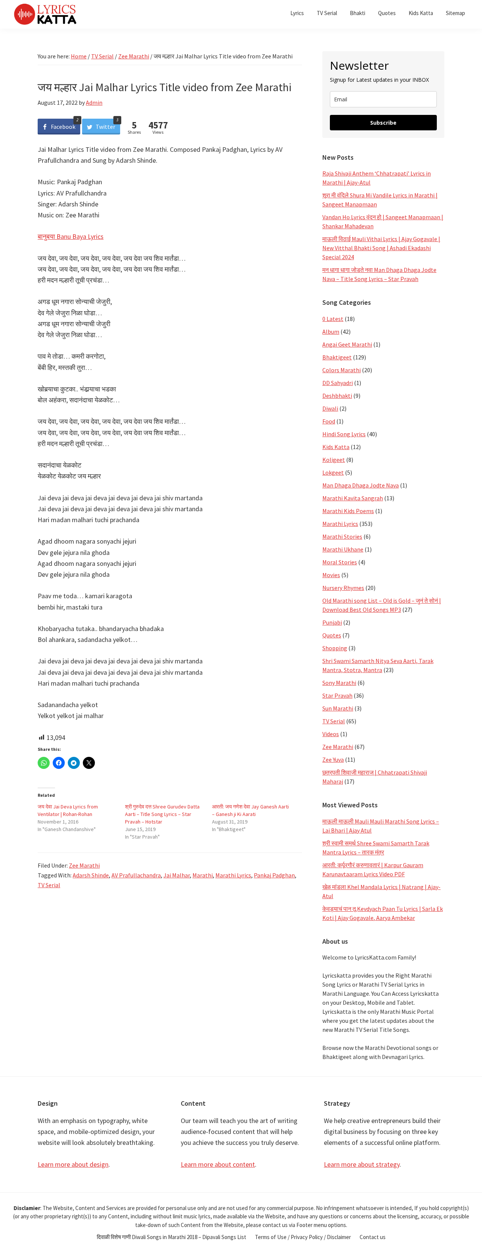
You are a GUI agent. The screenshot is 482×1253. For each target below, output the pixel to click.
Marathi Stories (342, 536)
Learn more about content (218, 1164)
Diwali (330, 408)
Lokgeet (333, 472)
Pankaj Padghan (274, 875)
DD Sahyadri (337, 383)
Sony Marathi (339, 682)
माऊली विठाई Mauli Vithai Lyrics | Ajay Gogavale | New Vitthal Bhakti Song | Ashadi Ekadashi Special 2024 (381, 248)
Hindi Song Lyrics (344, 434)
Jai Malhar (176, 875)
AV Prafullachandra (136, 875)
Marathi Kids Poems (348, 511)
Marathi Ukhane (342, 549)
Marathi (202, 875)
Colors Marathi (341, 370)
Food (328, 421)
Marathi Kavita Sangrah (352, 498)
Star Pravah (337, 695)
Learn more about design (73, 1164)
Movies (331, 575)
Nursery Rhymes (343, 587)
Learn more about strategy (362, 1164)
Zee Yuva (333, 759)
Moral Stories (339, 562)
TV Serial (49, 885)
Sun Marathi (337, 708)
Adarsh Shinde (91, 875)
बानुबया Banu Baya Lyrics (71, 236)
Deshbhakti (337, 395)
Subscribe (383, 122)
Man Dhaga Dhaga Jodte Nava (360, 485)
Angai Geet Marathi (347, 344)
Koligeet (333, 459)
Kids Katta (335, 447)
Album (330, 331)
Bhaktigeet (337, 357)
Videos (330, 734)
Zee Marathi (84, 865)
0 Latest (332, 318)
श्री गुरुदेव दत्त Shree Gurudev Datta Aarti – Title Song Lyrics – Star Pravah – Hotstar (162, 814)
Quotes (331, 635)
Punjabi (332, 622)
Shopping (334, 648)
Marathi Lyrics (233, 875)
